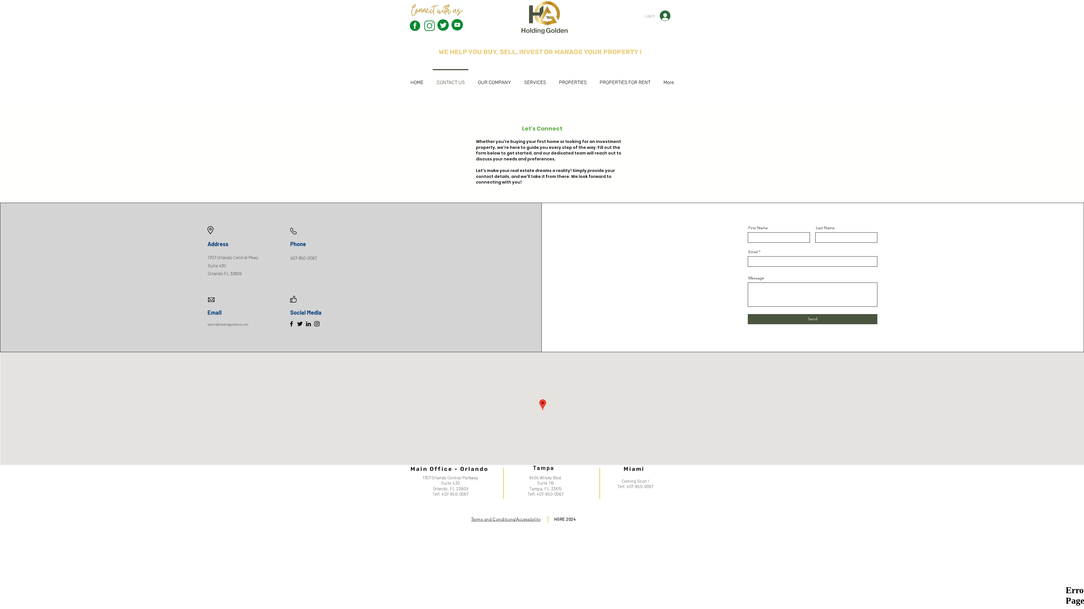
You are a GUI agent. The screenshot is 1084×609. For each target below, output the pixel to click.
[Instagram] (316, 323)
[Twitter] (299, 323)
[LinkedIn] (308, 323)
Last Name (825, 228)
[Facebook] (291, 323)
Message (756, 278)
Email (753, 252)
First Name (758, 228)
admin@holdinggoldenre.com (227, 324)
